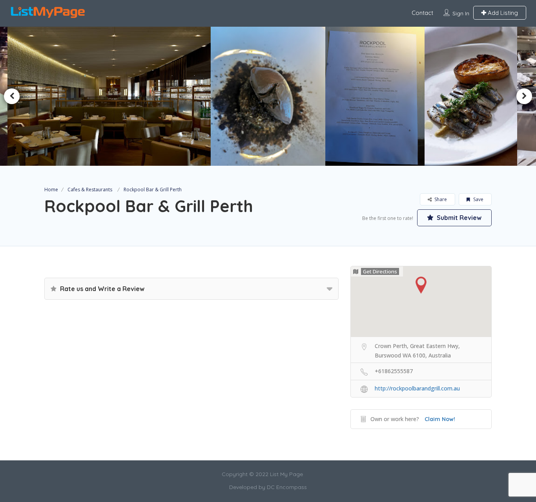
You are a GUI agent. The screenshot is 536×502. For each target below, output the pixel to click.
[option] (163, 96)
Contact (422, 12)
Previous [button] (12, 96)
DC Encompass (287, 487)
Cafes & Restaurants (89, 189)
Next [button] (524, 96)
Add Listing (502, 12)
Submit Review (458, 218)
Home (51, 189)
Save (477, 199)
